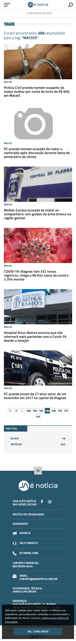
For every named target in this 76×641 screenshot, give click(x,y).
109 (54, 411)
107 (41, 411)
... (22, 411)
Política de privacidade (28, 514)
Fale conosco (28, 543)
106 (35, 411)
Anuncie (25, 533)
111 (66, 411)
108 (47, 411)
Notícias (38, 444)
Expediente (20, 524)
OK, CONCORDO (38, 631)
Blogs (38, 438)
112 (38, 416)
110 (60, 411)
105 (29, 411)
